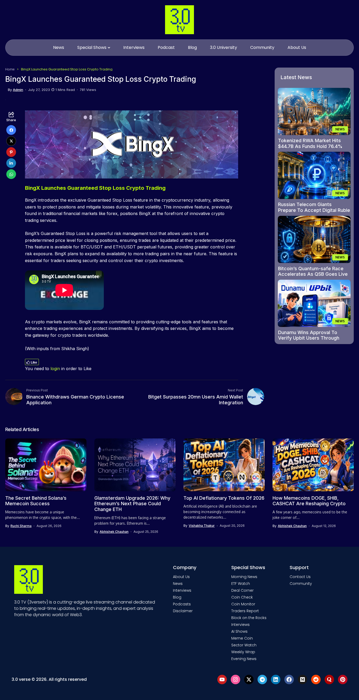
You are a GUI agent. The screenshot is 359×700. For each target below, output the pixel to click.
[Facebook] (289, 679)
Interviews (182, 590)
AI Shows (239, 631)
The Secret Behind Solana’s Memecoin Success (35, 501)
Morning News (244, 576)
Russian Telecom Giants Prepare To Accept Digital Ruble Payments (314, 210)
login (55, 368)
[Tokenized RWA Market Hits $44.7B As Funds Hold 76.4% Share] (314, 111)
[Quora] (329, 679)
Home (10, 69)
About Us (181, 576)
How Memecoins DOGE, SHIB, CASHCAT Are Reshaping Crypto (309, 501)
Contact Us (300, 576)
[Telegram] (262, 679)
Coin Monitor (243, 604)
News (178, 583)
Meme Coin (242, 638)
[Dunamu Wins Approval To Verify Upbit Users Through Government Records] (314, 303)
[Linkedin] (275, 679)
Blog (177, 597)
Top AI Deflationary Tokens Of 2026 (223, 498)
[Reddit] (316, 679)
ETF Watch (240, 583)
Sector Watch (244, 645)
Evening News (244, 658)
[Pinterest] (342, 679)
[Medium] (302, 679)
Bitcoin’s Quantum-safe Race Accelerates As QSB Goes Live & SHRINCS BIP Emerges (313, 274)
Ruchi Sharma (21, 526)
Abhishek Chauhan (114, 532)
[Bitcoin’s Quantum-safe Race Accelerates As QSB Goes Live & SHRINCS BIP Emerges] (314, 239)
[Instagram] (235, 679)
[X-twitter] (249, 679)
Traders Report (245, 611)
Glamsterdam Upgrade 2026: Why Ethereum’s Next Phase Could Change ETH (132, 503)
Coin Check (242, 597)
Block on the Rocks (248, 617)
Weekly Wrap (243, 652)
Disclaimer (183, 611)
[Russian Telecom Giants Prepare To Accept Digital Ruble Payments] (314, 175)
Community (301, 583)
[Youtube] (222, 679)
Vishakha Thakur (202, 526)
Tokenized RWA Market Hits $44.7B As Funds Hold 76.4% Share (310, 146)
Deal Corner (242, 590)
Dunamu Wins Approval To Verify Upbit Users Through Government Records (308, 338)
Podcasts (182, 604)
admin (18, 90)
